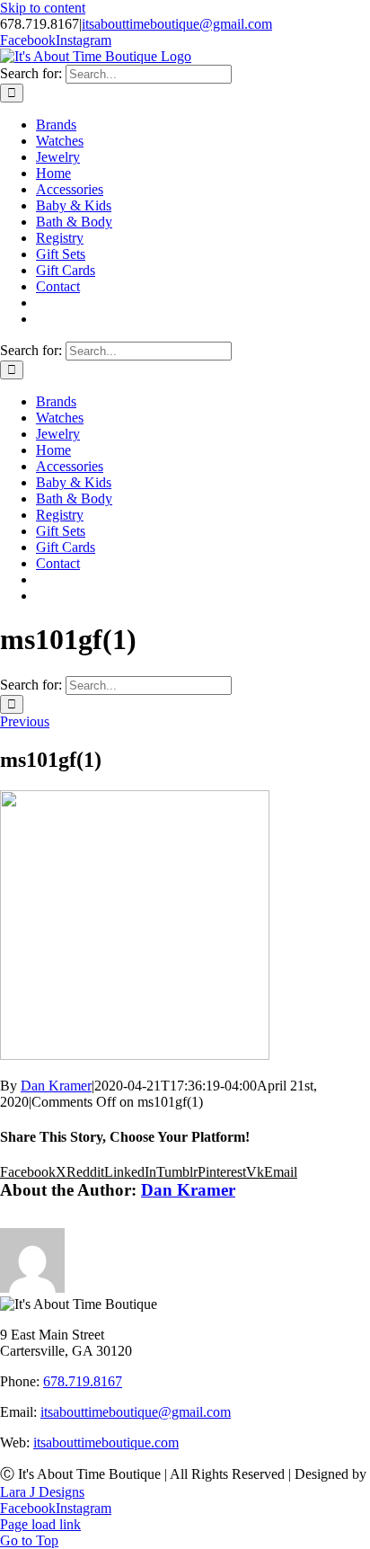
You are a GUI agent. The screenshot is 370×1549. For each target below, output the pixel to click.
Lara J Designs (42, 1492)
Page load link (40, 1524)
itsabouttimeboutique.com (106, 1442)
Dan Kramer (56, 1085)
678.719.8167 (82, 1381)
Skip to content (42, 7)
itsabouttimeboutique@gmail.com (177, 23)
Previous (24, 721)
